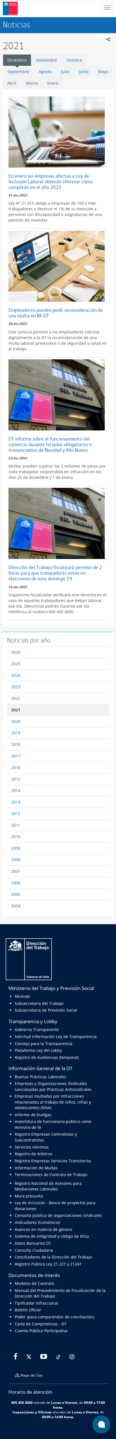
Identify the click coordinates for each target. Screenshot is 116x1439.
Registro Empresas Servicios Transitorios (53, 1160)
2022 (15, 698)
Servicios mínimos (32, 1147)
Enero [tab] (52, 83)
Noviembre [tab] (46, 60)
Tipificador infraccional (36, 1303)
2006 (15, 882)
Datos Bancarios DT (33, 1243)
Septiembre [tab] (18, 71)
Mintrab (22, 996)
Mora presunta (29, 1196)
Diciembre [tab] (17, 60)
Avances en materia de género (43, 1229)
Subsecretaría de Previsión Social (46, 1010)
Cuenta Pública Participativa (41, 1330)
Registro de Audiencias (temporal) (47, 1057)
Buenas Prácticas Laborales (40, 1076)
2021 (15, 709)
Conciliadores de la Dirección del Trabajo (53, 1257)
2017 (15, 756)
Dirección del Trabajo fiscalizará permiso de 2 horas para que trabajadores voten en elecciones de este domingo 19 (55, 572)
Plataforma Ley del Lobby (38, 1050)
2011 (15, 825)
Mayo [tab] (103, 71)
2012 (15, 813)
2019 (15, 733)
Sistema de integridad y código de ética (52, 1236)
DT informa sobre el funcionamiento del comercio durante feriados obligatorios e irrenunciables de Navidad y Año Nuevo (50, 444)
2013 (15, 802)
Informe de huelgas (33, 1114)
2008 (15, 859)
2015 (15, 779)
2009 (15, 848)
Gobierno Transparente (37, 1029)
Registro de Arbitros (33, 1153)
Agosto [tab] (45, 71)
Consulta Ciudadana (34, 1250)
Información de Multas (36, 1167)
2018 (15, 744)
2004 (15, 905)
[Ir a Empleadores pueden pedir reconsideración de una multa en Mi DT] (56, 266)
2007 (15, 871)
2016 (15, 767)
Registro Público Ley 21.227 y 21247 (48, 1264)
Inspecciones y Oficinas (32, 1412)
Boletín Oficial (28, 1309)
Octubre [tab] (74, 60)
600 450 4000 (22, 1402)
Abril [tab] (11, 83)
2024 (15, 675)
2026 (15, 652)
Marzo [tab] (32, 83)
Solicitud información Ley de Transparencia (56, 1036)
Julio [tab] (65, 71)
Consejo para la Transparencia (43, 1043)
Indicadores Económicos (37, 1222)
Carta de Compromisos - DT (40, 1324)
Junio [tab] (83, 71)
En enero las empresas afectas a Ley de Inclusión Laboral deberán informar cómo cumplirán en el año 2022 (50, 181)
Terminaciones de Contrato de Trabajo (51, 1174)
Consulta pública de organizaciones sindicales (58, 1215)
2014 (15, 790)
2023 (15, 686)
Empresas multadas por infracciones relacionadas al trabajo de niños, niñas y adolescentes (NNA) (53, 1101)
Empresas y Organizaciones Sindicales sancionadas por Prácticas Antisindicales (53, 1086)
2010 (15, 836)
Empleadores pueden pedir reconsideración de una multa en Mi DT (55, 313)
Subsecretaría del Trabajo (39, 1003)
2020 (15, 721)
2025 (15, 663)
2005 (15, 894)
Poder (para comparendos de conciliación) (54, 1317)
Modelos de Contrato (34, 1283)
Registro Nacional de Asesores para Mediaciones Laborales (48, 1186)
